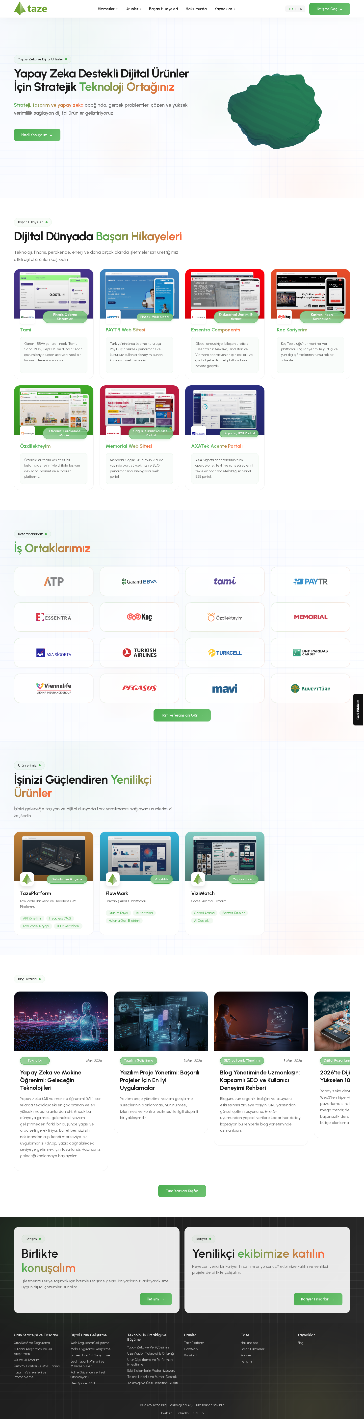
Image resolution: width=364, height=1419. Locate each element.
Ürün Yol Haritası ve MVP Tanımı (37, 1366)
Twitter (166, 1413)
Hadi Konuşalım (37, 135)
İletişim (155, 1299)
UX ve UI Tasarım (26, 1360)
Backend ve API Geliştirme (90, 1355)
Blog (300, 1343)
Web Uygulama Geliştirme (90, 1343)
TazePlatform (194, 1343)
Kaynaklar (224, 8)
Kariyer (246, 1355)
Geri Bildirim (358, 710)
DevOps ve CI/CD (83, 1383)
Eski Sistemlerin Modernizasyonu (151, 1370)
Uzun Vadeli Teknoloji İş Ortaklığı (151, 1353)
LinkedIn (182, 1413)
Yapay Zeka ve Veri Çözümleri (149, 1347)
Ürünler (133, 8)
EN (300, 9)
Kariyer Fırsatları (318, 1299)
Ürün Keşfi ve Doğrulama (32, 1343)
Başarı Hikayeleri (163, 8)
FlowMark (191, 1349)
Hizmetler (108, 8)
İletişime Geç (330, 9)
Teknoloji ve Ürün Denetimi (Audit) (152, 1383)
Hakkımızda (196, 8)
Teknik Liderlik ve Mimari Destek (152, 1377)
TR (290, 9)
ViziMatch (191, 1355)
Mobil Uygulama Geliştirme (91, 1349)
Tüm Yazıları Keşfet (182, 1191)
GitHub (198, 1413)
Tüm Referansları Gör (182, 715)
